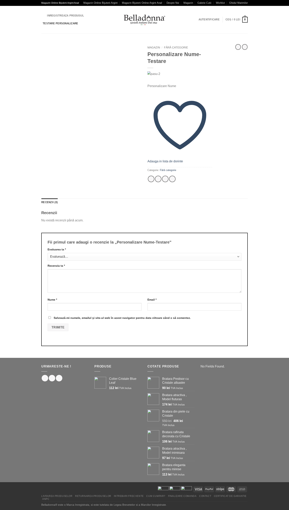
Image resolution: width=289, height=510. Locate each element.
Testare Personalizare (60, 23)
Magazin (188, 2)
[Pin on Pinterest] (172, 179)
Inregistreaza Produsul (65, 15)
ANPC (45, 499)
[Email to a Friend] (165, 179)
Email (151, 299)
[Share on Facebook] (151, 179)
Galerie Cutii (204, 2)
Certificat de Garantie (230, 496)
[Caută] (42, 15)
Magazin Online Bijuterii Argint (100, 2)
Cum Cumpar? (155, 496)
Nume (52, 299)
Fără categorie (176, 47)
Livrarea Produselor (57, 496)
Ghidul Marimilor (238, 2)
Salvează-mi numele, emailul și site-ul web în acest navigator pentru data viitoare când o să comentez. (122, 317)
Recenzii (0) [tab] (49, 202)
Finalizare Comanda (182, 496)
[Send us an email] (59, 378)
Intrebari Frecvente (129, 496)
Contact (205, 496)
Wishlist (220, 2)
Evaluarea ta (57, 249)
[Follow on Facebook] (45, 378)
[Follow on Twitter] (52, 378)
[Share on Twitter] (158, 179)
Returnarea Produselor (93, 496)
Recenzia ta (56, 265)
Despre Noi (173, 2)
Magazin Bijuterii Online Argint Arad (142, 2)
